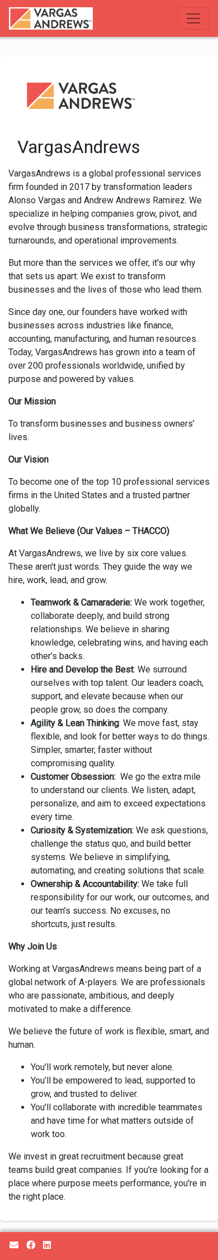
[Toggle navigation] (193, 18)
